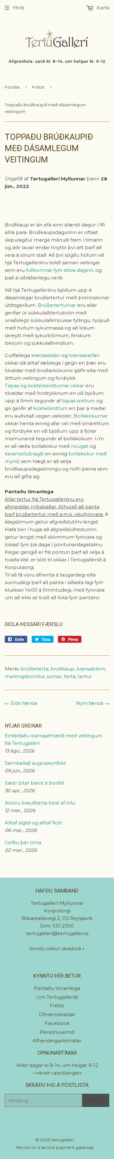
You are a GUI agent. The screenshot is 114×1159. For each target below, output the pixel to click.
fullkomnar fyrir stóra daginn (59, 270)
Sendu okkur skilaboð (55, 948)
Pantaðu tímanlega (57, 988)
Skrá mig (95, 1100)
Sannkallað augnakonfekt (35, 763)
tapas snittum (78, 401)
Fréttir (38, 87)
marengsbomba (24, 676)
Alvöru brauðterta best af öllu (40, 803)
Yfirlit (18, 8)
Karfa (102, 8)
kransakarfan (84, 355)
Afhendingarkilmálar (57, 1041)
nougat (79, 446)
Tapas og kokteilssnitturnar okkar (44, 386)
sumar (54, 676)
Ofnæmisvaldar (57, 1014)
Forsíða (12, 87)
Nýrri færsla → (92, 703)
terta (70, 676)
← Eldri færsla (21, 703)
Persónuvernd (57, 1032)
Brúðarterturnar (57, 305)
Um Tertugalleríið (57, 997)
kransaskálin (45, 355)
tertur (85, 676)
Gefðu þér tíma (23, 843)
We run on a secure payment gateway (55, 1147)
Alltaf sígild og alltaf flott (33, 823)
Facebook (57, 1023)
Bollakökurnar (90, 416)
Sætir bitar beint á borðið (34, 783)
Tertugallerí (62, 1139)
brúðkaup (62, 669)
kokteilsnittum (50, 408)
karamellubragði (24, 454)
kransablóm (91, 669)
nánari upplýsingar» (58, 1073)
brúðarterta (34, 669)
